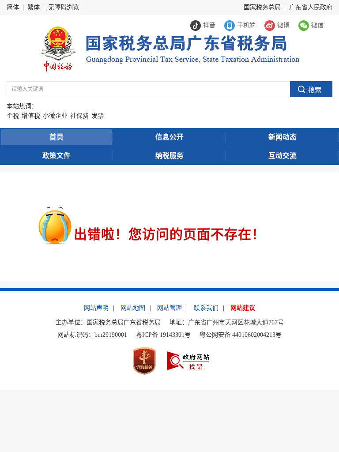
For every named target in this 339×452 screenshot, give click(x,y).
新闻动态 (282, 137)
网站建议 (242, 308)
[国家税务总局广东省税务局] (170, 48)
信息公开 (169, 137)
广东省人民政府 (310, 7)
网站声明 (96, 308)
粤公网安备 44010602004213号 (241, 334)
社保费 (79, 116)
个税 (13, 116)
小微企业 (55, 116)
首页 (56, 137)
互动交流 (282, 155)
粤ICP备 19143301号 (163, 334)
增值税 (31, 116)
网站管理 (169, 308)
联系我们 (206, 308)
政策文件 (56, 155)
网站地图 (133, 308)
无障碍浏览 (63, 7)
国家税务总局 (262, 7)
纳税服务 (169, 155)
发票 (97, 116)
